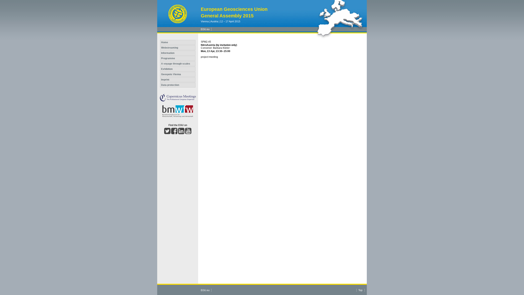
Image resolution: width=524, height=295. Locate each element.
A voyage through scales (175, 63)
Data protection (170, 85)
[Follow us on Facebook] (174, 132)
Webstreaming (169, 47)
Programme (168, 58)
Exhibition (167, 69)
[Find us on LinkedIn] (181, 132)
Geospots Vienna (171, 74)
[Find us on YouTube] (188, 132)
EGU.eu (205, 29)
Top (360, 290)
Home (164, 42)
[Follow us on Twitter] (167, 132)
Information (167, 53)
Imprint (165, 79)
